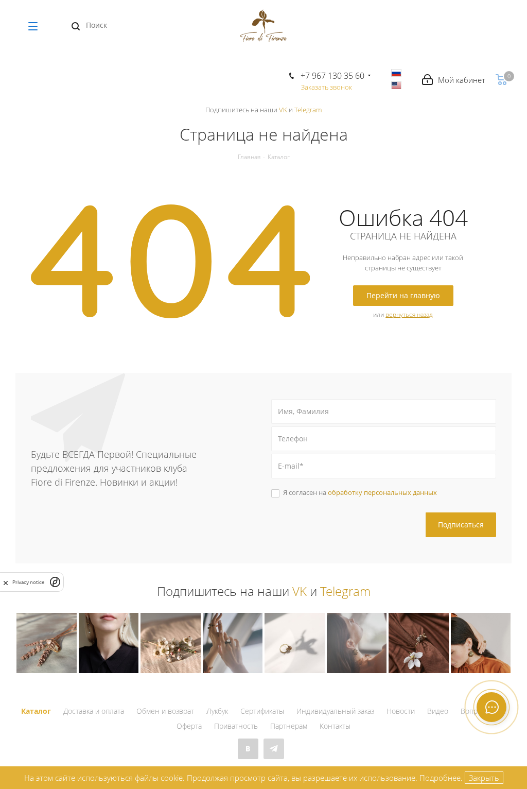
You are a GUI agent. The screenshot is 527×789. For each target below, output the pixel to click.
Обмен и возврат (165, 711)
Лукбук (217, 711)
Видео (437, 711)
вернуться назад (409, 314)
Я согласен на (360, 492)
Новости (401, 711)
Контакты (335, 726)
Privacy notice (28, 582)
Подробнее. (441, 778)
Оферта (189, 726)
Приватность (236, 726)
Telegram (308, 109)
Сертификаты (262, 711)
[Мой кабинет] (453, 80)
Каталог (36, 711)
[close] (6, 582)
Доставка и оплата (93, 711)
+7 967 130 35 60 (332, 75)
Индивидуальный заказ (335, 711)
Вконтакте (248, 749)
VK (283, 109)
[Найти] (75, 26)
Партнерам (288, 726)
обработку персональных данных (382, 492)
